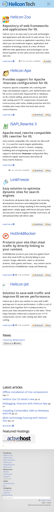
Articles (6, 472)
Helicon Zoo (8, 455)
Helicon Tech (46, 500)
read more (8, 61)
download (38, 114)
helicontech (7, 495)
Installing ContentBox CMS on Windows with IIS (26, 412)
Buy (4, 486)
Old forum (7, 479)
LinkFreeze (7, 462)
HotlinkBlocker (9, 465)
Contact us (7, 490)
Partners (6, 493)
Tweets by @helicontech (14, 340)
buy (48, 114)
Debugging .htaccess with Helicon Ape (25, 403)
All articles (7, 425)
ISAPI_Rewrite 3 (9, 460)
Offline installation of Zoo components (25, 392)
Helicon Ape (8, 457)
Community (7, 474)
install (47, 61)
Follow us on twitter (12, 343)
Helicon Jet (7, 467)
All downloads (8, 483)
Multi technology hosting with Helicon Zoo (25, 419)
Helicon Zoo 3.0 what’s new (18, 399)
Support (6, 476)
